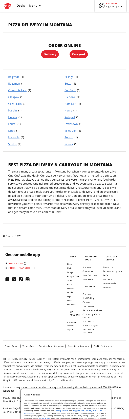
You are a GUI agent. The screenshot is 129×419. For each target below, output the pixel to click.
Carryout (78, 54)
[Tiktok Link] (22, 279)
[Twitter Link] (15, 279)
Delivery (50, 54)
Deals (21, 6)
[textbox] (64, 193)
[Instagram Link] (29, 279)
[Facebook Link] (8, 279)
